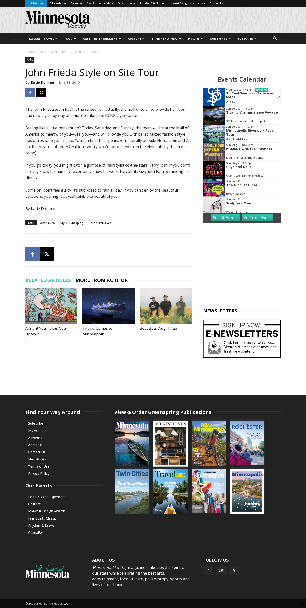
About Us (35, 445)
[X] (41, 92)
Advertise (199, 3)
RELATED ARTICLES (48, 280)
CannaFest (36, 532)
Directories (125, 3)
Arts (43, 51)
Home (30, 51)
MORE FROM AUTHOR (102, 280)
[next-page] (36, 341)
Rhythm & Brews (41, 525)
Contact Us (216, 3)
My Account (37, 430)
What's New (47, 223)
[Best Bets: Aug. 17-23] (166, 306)
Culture (134, 38)
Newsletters (37, 459)
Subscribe (36, 3)
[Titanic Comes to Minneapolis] (108, 306)
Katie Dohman (43, 82)
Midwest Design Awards (47, 511)
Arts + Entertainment (100, 38)
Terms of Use (38, 466)
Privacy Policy (38, 473)
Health (193, 38)
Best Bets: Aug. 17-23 (158, 328)
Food (68, 38)
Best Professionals (98, 3)
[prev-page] (28, 341)
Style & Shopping (71, 223)
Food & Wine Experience (47, 496)
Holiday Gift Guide (152, 3)
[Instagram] (221, 570)
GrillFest (34, 504)
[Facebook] (30, 92)
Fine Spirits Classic (42, 518)
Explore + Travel (41, 38)
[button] (275, 39)
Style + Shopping (164, 38)
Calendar (76, 3)
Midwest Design (178, 3)
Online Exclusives (99, 223)
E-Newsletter (58, 3)
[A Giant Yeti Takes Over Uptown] (51, 306)
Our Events (218, 38)
